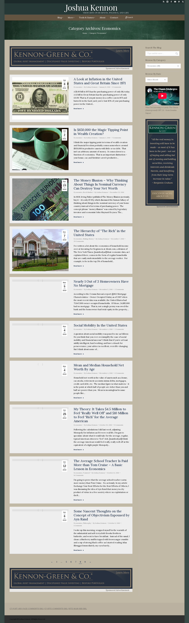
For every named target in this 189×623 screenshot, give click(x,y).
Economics (78, 87)
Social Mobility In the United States (100, 325)
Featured (86, 473)
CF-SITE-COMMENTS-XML (56, 609)
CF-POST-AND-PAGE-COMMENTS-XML (26, 609)
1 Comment (78, 526)
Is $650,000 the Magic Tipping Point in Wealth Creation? (101, 132)
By (90, 87)
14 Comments (78, 475)
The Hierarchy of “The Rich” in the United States (100, 233)
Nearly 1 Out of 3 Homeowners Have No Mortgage (101, 283)
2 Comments (119, 289)
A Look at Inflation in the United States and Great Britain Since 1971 (100, 81)
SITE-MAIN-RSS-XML (78, 609)
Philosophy (87, 523)
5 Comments (118, 425)
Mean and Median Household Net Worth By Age (99, 367)
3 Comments (116, 87)
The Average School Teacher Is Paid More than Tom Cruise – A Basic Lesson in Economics (101, 465)
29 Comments (79, 241)
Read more (78, 108)
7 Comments (116, 138)
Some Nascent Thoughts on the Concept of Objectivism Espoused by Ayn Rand (101, 515)
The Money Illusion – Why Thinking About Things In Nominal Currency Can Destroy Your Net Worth (101, 184)
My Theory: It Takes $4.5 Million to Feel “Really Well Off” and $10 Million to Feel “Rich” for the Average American (101, 415)
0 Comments (119, 373)
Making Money (88, 239)
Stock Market (88, 192)
